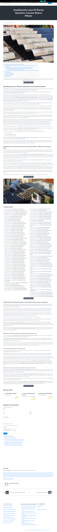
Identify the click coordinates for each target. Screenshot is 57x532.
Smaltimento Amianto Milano (8, 505)
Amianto (4, 470)
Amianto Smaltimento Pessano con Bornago (29, 505)
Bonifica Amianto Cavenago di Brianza (28, 507)
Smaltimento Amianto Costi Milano (9, 513)
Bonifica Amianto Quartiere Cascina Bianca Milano (43, 476)
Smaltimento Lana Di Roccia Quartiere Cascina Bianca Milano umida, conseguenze (19, 67)
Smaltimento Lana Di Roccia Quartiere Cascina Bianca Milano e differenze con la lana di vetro (20, 65)
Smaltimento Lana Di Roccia (10, 478)
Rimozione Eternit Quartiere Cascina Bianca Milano (30, 472)
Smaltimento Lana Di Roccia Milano (11, 437)
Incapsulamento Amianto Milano (8, 520)
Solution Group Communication (45, 530)
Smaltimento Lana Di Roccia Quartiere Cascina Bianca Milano (14, 64)
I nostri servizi (6, 66)
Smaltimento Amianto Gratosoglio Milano (29, 524)
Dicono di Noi (6, 71)
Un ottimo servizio (8, 72)
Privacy (38, 507)
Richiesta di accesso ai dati (41, 509)
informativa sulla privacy (9, 423)
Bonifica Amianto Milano (7, 522)
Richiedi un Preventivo (8, 75)
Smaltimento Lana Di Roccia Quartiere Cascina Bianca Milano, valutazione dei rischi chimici (23, 70)
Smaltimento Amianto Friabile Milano (9, 511)
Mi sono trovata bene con (9, 73)
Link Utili (7, 76)
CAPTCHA (5, 427)
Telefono (30, 413)
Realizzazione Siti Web (34, 530)
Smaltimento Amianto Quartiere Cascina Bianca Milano (12, 472)
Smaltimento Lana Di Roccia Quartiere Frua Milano (13, 443)
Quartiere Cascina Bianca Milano (9, 479)
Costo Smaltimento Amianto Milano (9, 509)
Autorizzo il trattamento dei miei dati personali (11, 425)
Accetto (41, 1)
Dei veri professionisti (9, 74)
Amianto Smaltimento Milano (8, 517)
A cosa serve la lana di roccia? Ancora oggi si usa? (15, 69)
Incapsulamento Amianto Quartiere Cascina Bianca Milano (24, 476)
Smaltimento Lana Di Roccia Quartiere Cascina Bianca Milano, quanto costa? (19, 68)
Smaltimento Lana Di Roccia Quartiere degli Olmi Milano (14, 440)
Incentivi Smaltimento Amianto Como (28, 511)
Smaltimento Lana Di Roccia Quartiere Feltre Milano (13, 442)
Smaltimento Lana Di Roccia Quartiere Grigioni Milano (14, 445)
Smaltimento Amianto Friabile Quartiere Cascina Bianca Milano (22, 474)
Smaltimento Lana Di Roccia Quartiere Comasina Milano (14, 439)
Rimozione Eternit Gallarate (26, 523)
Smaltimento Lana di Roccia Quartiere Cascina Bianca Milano (13, 475)
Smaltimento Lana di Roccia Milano (9, 515)
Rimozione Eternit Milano (7, 507)
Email (4, 413)
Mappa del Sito (40, 505)
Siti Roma (39, 530)
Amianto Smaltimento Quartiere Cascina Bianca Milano (33, 475)
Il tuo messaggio (6, 417)
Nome (4, 411)
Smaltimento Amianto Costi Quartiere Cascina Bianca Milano (43, 474)
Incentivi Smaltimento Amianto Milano (9, 518)
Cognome (30, 411)
